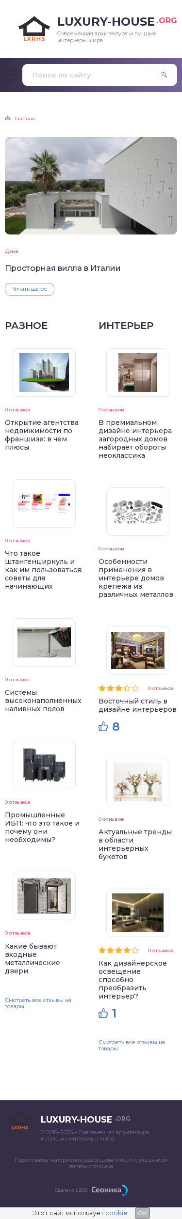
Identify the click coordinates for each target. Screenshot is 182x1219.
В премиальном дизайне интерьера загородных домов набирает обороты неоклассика (135, 439)
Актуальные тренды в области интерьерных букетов (135, 844)
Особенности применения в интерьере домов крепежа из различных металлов (136, 578)
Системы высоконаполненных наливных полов (43, 700)
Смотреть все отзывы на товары (38, 1003)
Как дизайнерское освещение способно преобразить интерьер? (133, 979)
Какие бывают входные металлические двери (32, 958)
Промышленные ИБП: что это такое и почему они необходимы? (42, 827)
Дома (11, 251)
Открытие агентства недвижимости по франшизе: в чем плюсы (42, 435)
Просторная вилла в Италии (63, 268)
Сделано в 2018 (71, 1190)
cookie (116, 1213)
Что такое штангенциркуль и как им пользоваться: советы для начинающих (44, 570)
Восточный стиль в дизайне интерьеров (138, 705)
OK (142, 1213)
